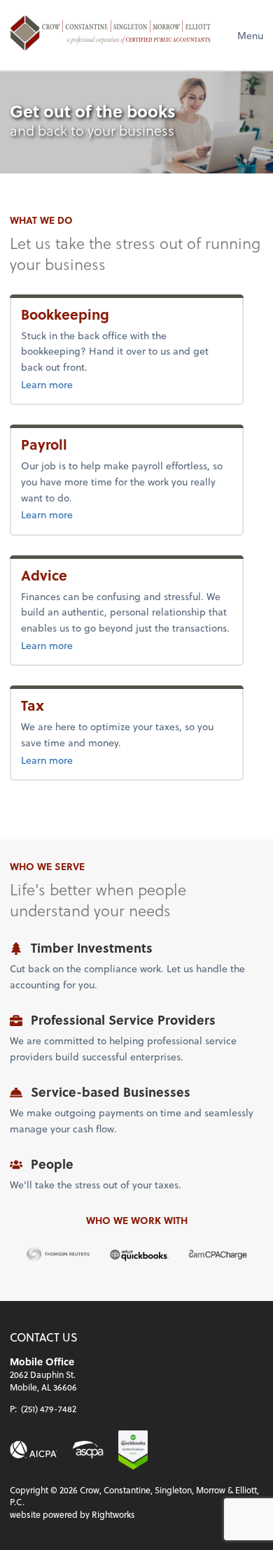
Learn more (92, 384)
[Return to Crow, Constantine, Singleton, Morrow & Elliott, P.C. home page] (110, 35)
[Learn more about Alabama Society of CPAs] (88, 1449)
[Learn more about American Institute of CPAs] (33, 1449)
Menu (250, 35)
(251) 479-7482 (48, 1408)
